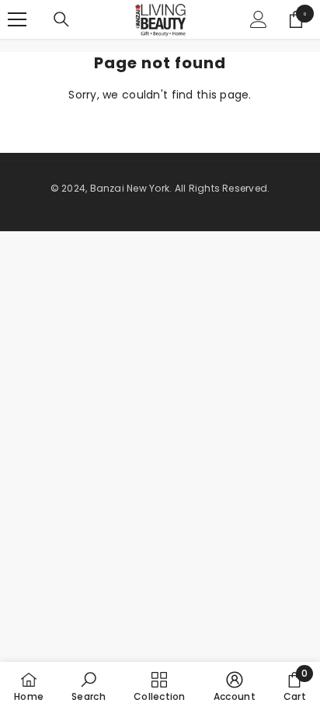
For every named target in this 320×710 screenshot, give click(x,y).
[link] (88, 686)
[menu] (17, 19)
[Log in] (258, 19)
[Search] (61, 19)
